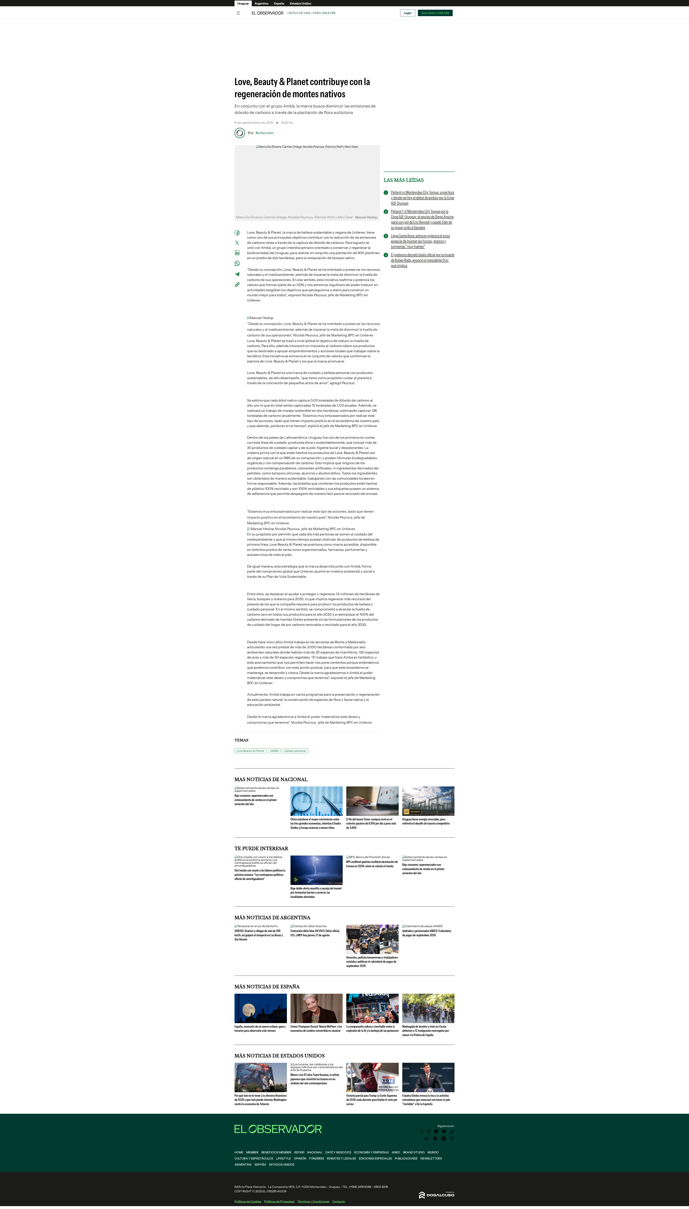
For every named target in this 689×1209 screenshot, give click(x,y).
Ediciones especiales (375, 1158)
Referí (299, 1152)
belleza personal (295, 751)
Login (407, 13)
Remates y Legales (341, 1158)
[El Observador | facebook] (428, 1131)
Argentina (261, 3)
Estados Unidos (300, 3)
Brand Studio (414, 1152)
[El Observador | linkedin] (426, 1138)
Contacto (338, 1201)
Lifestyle (283, 1158)
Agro (396, 1152)
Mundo (433, 1152)
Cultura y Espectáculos (254, 1158)
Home (239, 1152)
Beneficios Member (276, 1152)
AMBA (274, 751)
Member (252, 1152)
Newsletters (431, 1158)
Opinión (300, 1158)
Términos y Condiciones (313, 1201)
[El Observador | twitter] (421, 1131)
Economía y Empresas (371, 1152)
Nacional (314, 1152)
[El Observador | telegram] (444, 1138)
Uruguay (243, 3)
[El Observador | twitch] (452, 1138)
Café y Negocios (338, 1152)
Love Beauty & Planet (250, 751)
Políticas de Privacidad (279, 1201)
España (279, 3)
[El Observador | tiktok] (452, 1131)
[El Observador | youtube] (444, 1131)
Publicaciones (406, 1158)
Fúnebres (316, 1158)
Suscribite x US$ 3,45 (435, 13)
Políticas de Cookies (248, 1201)
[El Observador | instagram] (436, 1131)
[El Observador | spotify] (435, 1138)
